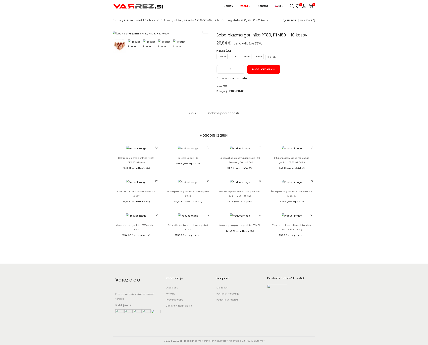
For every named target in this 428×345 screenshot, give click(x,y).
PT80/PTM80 (204, 20)
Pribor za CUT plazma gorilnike (164, 20)
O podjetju (172, 287)
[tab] (192, 113)
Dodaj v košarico (263, 69)
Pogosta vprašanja (227, 299)
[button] (232, 78)
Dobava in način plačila (179, 305)
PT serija (189, 20)
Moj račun (222, 287)
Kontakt (170, 293)
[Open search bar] (292, 6)
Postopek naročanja (228, 293)
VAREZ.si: (177, 340)
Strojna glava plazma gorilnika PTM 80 (239, 225)
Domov (117, 20)
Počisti (273, 57)
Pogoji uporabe (174, 299)
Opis (192, 113)
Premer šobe (224, 51)
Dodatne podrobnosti (223, 113)
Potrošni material (134, 20)
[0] (298, 6)
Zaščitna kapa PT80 (188, 158)
